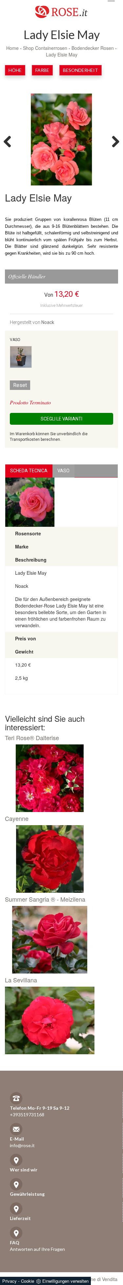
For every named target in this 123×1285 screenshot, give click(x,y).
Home (12, 48)
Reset (20, 385)
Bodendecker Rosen (93, 48)
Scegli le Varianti (61, 418)
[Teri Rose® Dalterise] (59, 778)
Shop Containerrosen (45, 48)
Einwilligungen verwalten (65, 1281)
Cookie (27, 1281)
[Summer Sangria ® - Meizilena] (59, 940)
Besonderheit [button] (80, 70)
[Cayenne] (59, 859)
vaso (63, 470)
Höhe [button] (15, 70)
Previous (9, 141)
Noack (47, 322)
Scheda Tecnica (29, 470)
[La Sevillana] (59, 1020)
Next (113, 141)
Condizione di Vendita (94, 1279)
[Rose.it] (61, 9)
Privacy (9, 1281)
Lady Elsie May (61, 54)
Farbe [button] (42, 70)
